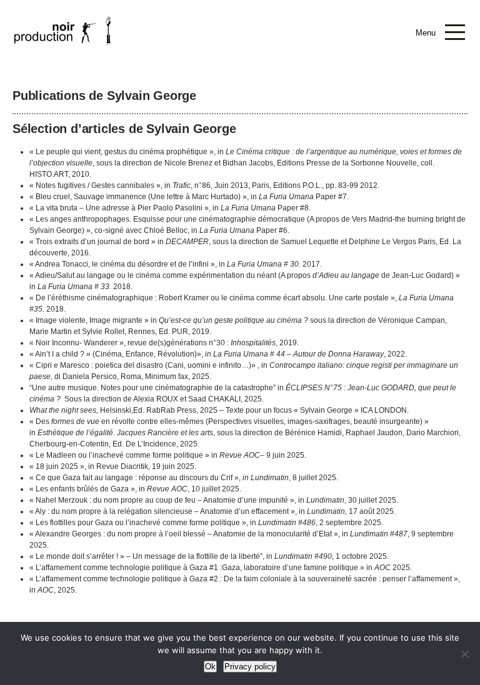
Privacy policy (250, 666)
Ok (210, 666)
